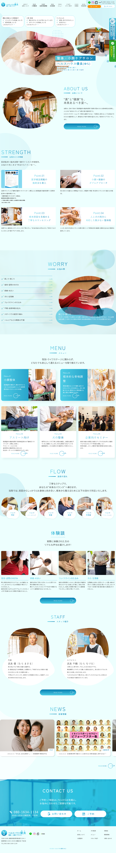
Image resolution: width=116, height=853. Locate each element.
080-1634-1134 (12, 843)
